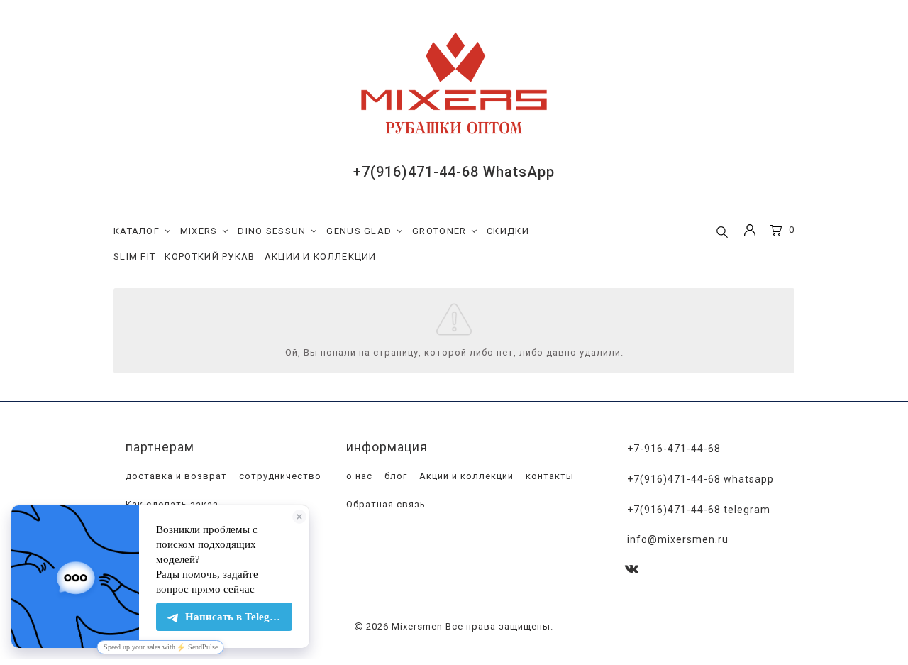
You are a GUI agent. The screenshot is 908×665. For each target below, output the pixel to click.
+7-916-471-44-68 (674, 448)
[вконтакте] (632, 569)
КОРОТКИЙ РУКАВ (210, 256)
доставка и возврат (175, 476)
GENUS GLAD (359, 231)
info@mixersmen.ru (678, 539)
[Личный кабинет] (749, 232)
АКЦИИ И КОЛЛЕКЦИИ (321, 256)
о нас (357, 476)
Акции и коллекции (465, 476)
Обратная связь (384, 504)
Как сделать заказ (170, 504)
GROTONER (439, 231)
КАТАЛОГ (137, 231)
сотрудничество (278, 476)
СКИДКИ (508, 231)
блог (394, 476)
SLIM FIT (134, 256)
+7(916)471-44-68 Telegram (698, 509)
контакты (548, 476)
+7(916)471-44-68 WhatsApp (454, 171)
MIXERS (199, 231)
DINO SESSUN (272, 231)
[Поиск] (722, 233)
